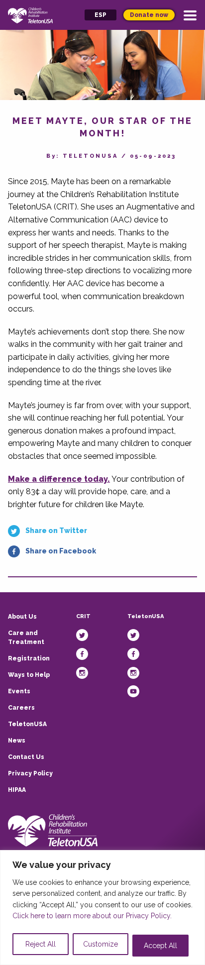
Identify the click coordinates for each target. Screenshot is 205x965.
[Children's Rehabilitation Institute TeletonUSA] (30, 14)
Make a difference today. (59, 479)
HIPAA (17, 789)
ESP (100, 14)
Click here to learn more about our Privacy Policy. (92, 916)
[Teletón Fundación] (53, 830)
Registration (29, 658)
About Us (22, 616)
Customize (100, 944)
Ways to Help (29, 674)
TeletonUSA (27, 724)
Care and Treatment (26, 637)
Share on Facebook (60, 551)
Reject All (40, 944)
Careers (21, 707)
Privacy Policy (30, 773)
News (16, 740)
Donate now (149, 14)
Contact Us (26, 756)
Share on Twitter (56, 531)
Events (19, 691)
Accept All (160, 946)
